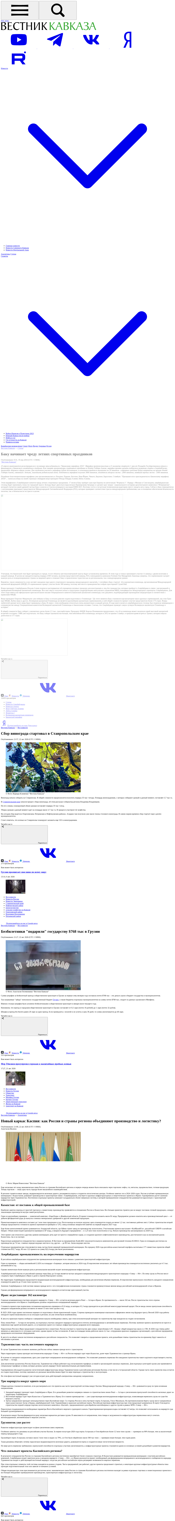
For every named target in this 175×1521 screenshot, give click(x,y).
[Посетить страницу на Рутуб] (19, 66)
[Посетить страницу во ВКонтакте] (91, 48)
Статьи (13, 254)
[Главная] (48, 30)
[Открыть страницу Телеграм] (55, 48)
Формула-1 (10, 713)
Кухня (48, 446)
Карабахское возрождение (11, 446)
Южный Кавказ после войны (17, 436)
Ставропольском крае (11, 802)
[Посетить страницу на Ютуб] (19, 48)
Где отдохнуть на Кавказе (16, 440)
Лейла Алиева (11, 711)
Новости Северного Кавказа (17, 248)
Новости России (12, 899)
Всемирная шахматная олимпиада (19, 715)
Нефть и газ (10, 438)
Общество (10, 1093)
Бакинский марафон (14, 717)
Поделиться (42, 677)
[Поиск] (58, 10)
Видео (35, 446)
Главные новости (13, 246)
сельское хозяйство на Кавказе (18, 910)
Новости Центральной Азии (17, 250)
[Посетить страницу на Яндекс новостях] (127, 48)
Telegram (26, 696)
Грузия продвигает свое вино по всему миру (23, 872)
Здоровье (42, 446)
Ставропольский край (15, 903)
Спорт (25, 446)
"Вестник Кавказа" (8, 462)
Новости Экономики (14, 901)
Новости (15, 696)
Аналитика (5, 254)
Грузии (56, 1000)
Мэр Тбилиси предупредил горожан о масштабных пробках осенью (36, 1064)
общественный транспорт (16, 1102)
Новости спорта (12, 706)
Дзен (6, 696)
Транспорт (10, 1095)
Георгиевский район (14, 912)
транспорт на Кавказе (14, 1106)
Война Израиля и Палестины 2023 (20, 433)
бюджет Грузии (12, 1099)
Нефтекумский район (14, 906)
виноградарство (12, 908)
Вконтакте (70, 696)
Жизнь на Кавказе (13, 1104)
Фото (30, 446)
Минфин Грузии (12, 1097)
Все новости (23, 728)
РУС (3, 21)
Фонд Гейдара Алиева (15, 709)
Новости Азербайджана (15, 704)
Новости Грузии (12, 1091)
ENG (7, 21)
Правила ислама (12, 442)
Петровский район (13, 916)
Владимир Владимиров (15, 914)
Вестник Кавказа (8, 448)
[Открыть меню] (20, 10)
